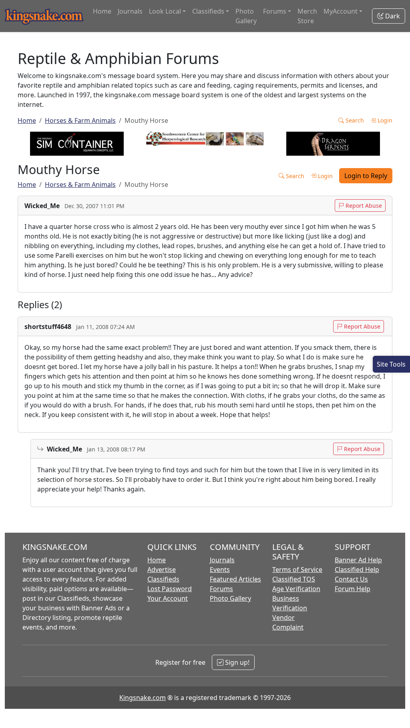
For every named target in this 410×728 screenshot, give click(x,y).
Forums (221, 588)
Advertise (161, 569)
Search (354, 120)
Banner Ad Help (358, 560)
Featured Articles (235, 579)
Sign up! (236, 662)
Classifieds (163, 579)
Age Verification (296, 588)
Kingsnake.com (142, 697)
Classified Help (357, 569)
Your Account (167, 598)
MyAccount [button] (341, 11)
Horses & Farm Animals (80, 120)
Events (220, 569)
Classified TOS (293, 579)
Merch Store (307, 16)
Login (384, 120)
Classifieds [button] (208, 11)
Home (102, 11)
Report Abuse (363, 205)
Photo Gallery (246, 16)
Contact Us (351, 579)
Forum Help (352, 588)
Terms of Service (297, 569)
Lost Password (169, 588)
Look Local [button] (165, 11)
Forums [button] (274, 11)
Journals (130, 11)
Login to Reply (365, 175)
